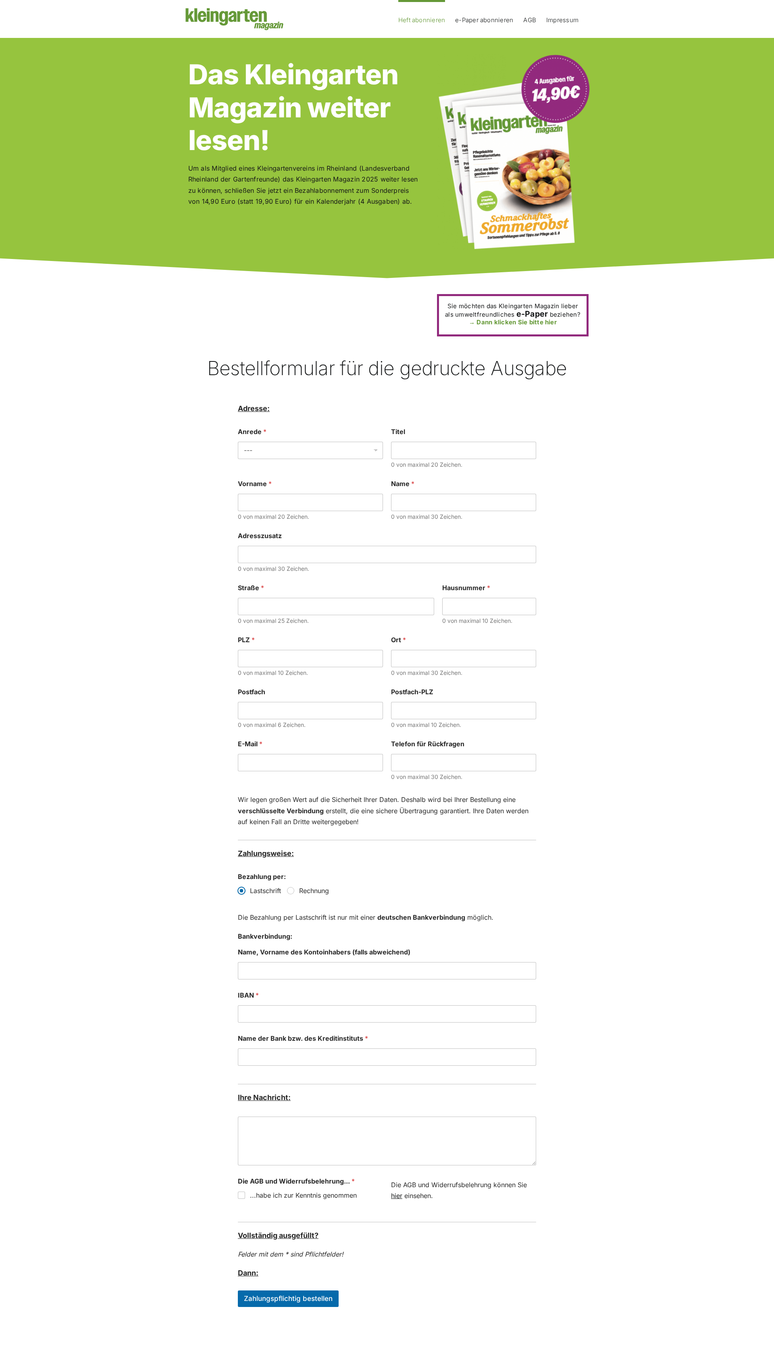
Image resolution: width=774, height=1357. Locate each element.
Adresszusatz (260, 536)
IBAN (248, 995)
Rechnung (314, 891)
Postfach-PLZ (412, 692)
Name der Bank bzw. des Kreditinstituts (303, 1038)
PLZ (246, 640)
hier (396, 1196)
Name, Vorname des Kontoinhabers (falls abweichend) (324, 952)
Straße (251, 588)
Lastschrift (265, 891)
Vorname (255, 484)
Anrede (252, 432)
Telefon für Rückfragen (427, 744)
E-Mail (250, 744)
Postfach (251, 692)
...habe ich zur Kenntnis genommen (303, 1195)
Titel (398, 432)
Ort (398, 640)
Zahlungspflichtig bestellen (288, 1298)
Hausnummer (466, 588)
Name (402, 484)
